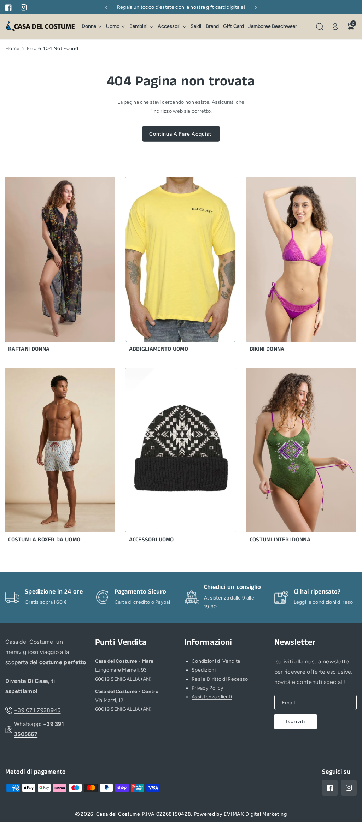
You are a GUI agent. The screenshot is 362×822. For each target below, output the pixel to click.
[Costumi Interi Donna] (291, 457)
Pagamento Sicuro (141, 591)
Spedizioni (204, 670)
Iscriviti (295, 722)
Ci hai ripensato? (317, 591)
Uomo (112, 26)
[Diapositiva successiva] (255, 7)
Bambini (138, 26)
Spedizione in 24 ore (54, 591)
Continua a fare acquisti (181, 134)
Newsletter (295, 642)
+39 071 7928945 (37, 710)
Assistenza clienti (212, 697)
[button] (92, 26)
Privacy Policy (207, 688)
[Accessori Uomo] (170, 457)
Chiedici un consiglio (232, 587)
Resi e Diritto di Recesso (220, 679)
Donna (89, 26)
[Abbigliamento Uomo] (170, 266)
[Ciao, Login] (335, 26)
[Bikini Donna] (291, 266)
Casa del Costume (118, 814)
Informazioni (208, 642)
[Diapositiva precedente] (106, 7)
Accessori (169, 26)
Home (12, 49)
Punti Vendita (121, 642)
